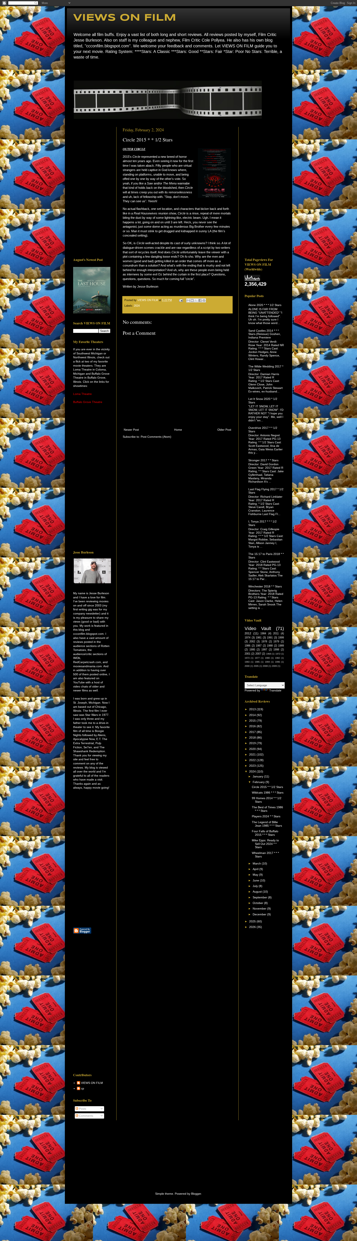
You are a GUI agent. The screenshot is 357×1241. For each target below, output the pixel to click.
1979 (276, 641)
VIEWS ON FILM (124, 18)
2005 (256, 666)
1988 (270, 645)
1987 (259, 645)
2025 (253, 921)
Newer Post (131, 429)
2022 (253, 760)
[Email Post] (181, 300)
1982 (277, 658)
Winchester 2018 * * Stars (265, 586)
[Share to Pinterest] (204, 300)
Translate (275, 690)
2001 (247, 653)
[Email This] (188, 300)
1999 (281, 637)
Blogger (196, 1193)
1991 (270, 637)
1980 (267, 658)
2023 (253, 765)
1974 (247, 637)
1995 (252, 649)
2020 (253, 749)
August (258, 891)
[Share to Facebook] (200, 300)
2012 (248, 633)
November (260, 908)
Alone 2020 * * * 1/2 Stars (264, 305)
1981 (259, 637)
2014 (253, 715)
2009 (274, 666)
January (258, 776)
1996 (277, 662)
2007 (258, 653)
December (260, 914)
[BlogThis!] (192, 300)
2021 (253, 754)
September (260, 897)
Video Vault (258, 628)
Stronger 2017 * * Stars (263, 460)
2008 (265, 666)
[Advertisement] (91, 189)
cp (82, 1088)
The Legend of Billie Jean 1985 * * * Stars (267, 823)
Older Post (224, 429)
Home (74, 69)
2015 (253, 720)
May (256, 874)
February (259, 782)
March (257, 863)
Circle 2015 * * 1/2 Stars (267, 787)
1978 (264, 641)
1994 (267, 662)
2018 (253, 737)
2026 (253, 927)
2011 (276, 633)
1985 (257, 662)
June (256, 880)
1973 (247, 658)
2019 (253, 743)
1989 (281, 645)
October (258, 903)
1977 (257, 658)
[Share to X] (196, 300)
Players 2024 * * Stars (266, 816)
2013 (253, 709)
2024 (137, 305)
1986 (247, 645)
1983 (247, 662)
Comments (85, 1115)
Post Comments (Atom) (156, 436)
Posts (82, 1108)
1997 (264, 649)
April (256, 869)
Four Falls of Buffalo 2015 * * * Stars (265, 833)
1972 (277, 654)
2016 (253, 726)
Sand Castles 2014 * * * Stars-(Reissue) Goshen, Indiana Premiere (264, 334)
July (256, 886)
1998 (276, 649)
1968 (268, 654)
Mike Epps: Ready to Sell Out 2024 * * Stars (265, 844)
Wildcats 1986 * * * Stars (267, 792)
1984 (263, 633)
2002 (252, 641)
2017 (253, 732)
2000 (247, 666)
